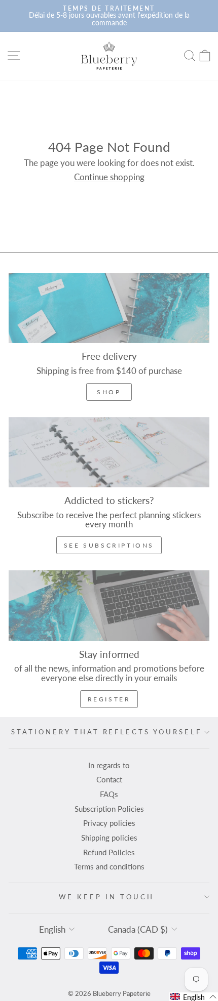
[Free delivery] (109, 308)
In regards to (109, 765)
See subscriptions (109, 545)
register (109, 699)
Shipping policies (109, 837)
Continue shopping (109, 177)
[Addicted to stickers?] (109, 452)
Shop (109, 392)
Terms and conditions (109, 866)
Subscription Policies (109, 808)
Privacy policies (109, 822)
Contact (109, 779)
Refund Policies (109, 852)
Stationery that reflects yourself (106, 732)
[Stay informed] (109, 605)
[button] (193, 996)
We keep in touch (106, 897)
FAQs (109, 794)
